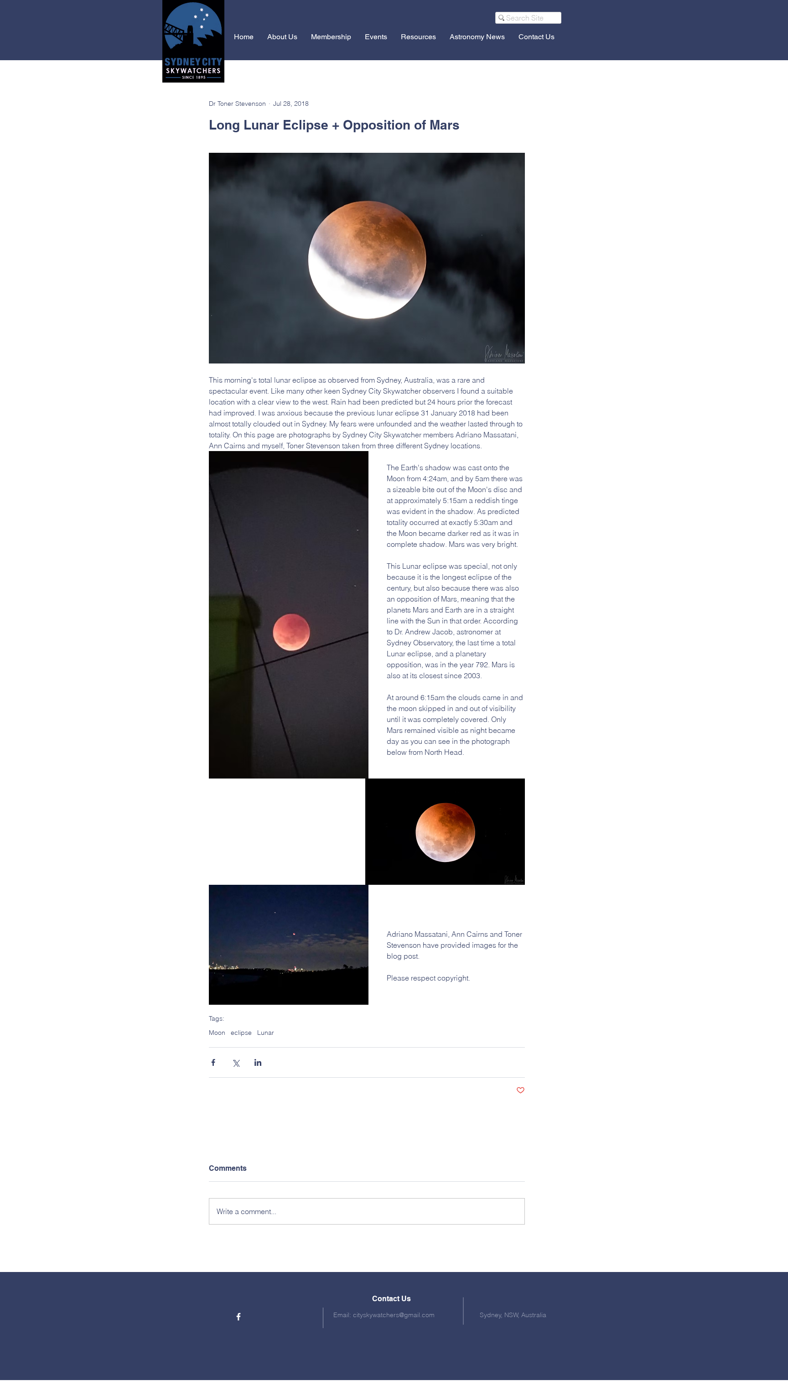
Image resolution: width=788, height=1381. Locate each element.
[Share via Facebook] (213, 1062)
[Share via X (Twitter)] (235, 1062)
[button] (282, 36)
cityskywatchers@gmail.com (394, 1315)
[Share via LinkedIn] (258, 1062)
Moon (217, 1033)
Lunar (265, 1033)
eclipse (241, 1033)
